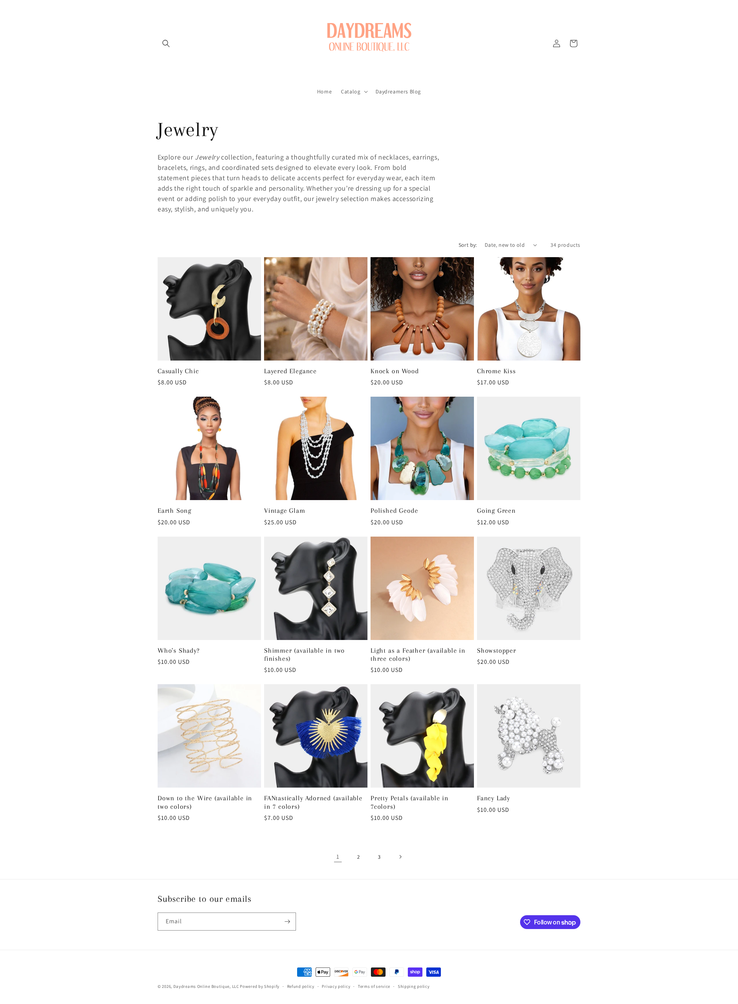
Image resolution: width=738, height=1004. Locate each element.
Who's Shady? (178, 650)
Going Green (496, 510)
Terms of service (374, 986)
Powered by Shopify (259, 986)
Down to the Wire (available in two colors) (205, 802)
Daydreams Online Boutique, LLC (206, 986)
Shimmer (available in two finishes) (304, 654)
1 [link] (337, 857)
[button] (166, 43)
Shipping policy (414, 986)
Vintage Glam (284, 510)
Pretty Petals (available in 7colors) (410, 802)
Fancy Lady (493, 798)
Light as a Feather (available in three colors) (418, 654)
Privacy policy (336, 986)
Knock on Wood (395, 371)
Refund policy (300, 986)
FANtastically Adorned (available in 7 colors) (313, 802)
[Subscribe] (287, 922)
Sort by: (468, 244)
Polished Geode (394, 510)
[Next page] (400, 856)
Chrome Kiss (496, 371)
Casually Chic (178, 371)
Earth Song (174, 510)
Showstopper (496, 650)
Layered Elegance (290, 371)
